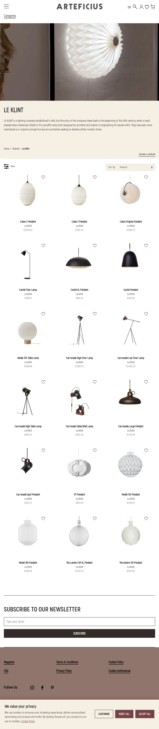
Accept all (145, 714)
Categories (10, 16)
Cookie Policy (116, 662)
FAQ (6, 671)
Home (6, 148)
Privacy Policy (64, 671)
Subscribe (79, 633)
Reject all (124, 714)
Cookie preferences (119, 671)
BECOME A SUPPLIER (147, 154)
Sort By (111, 167)
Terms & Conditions (67, 662)
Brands (16, 148)
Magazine (9, 662)
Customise (104, 714)
